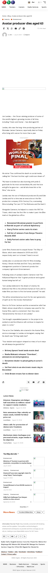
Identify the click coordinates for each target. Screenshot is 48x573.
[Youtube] (12, 536)
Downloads (22, 552)
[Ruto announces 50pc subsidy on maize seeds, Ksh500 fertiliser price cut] (39, 415)
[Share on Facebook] (3, 28)
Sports (12, 408)
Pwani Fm (34, 542)
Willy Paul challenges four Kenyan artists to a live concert (15, 498)
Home (4, 16)
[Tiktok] (16, 536)
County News (7, 443)
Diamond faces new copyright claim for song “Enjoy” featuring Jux (17, 474)
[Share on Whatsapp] (11, 28)
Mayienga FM (6, 544)
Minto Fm (42, 542)
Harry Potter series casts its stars (22, 229)
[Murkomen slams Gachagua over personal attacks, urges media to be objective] (39, 438)
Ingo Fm (11, 547)
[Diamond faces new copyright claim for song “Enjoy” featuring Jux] (39, 473)
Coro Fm (26, 542)
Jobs (16, 552)
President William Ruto (26, 512)
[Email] (15, 28)
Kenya (39, 512)
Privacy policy (11, 554)
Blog (9, 16)
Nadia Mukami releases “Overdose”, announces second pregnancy (19, 355)
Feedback (39, 552)
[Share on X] (7, 28)
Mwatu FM (16, 544)
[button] (29, 2)
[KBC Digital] (8, 2)
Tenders (10, 552)
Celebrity (7, 19)
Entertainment (17, 19)
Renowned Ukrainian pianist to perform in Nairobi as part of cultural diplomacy (24, 224)
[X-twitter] (8, 536)
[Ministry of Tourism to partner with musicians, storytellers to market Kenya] (39, 461)
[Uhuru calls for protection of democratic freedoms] (39, 427)
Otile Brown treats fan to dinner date (22, 373)
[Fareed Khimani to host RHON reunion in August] (39, 485)
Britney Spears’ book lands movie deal (22, 350)
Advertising (30, 552)
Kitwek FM (25, 544)
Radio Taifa (5, 542)
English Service (16, 542)
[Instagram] (20, 536)
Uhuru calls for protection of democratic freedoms (15, 425)
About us (4, 552)
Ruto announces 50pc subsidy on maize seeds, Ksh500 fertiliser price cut (17, 414)
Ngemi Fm (26, 547)
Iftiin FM (18, 547)
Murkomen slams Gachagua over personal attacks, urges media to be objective (17, 437)
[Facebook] (4, 536)
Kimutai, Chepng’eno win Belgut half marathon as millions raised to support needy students (16, 402)
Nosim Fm (35, 547)
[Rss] (24, 536)
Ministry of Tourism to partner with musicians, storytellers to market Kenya (17, 462)
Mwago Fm (34, 544)
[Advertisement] (24, 62)
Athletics (6, 408)
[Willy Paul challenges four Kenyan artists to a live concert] (39, 497)
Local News (6, 420)
